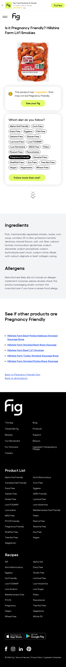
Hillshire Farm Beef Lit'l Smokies (25, 350)
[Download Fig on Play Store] (35, 636)
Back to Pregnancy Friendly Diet (22, 374)
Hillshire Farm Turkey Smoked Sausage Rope (33, 355)
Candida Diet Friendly (15, 483)
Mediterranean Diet (14, 594)
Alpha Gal (38, 562)
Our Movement (12, 441)
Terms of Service (22, 657)
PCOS (8, 600)
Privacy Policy (36, 657)
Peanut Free (16, 152)
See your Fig (33, 103)
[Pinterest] (29, 649)
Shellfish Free (17, 162)
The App (9, 423)
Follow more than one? (27, 177)
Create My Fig (12, 429)
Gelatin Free (16, 136)
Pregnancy (10, 605)
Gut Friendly (11, 578)
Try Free (58, 5)
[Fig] (16, 16)
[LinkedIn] (21, 649)
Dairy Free (15, 131)
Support (37, 435)
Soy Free (32, 162)
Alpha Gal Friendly (19, 126)
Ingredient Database (52, 657)
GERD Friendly (40, 494)
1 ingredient (41, 92)
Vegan (13, 167)
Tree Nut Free (48, 162)
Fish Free (40, 131)
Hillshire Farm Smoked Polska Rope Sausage (32, 361)
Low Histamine (17, 146)
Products (37, 429)
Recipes (9, 435)
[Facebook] (6, 649)
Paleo (46, 146)
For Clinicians (11, 447)
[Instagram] (13, 649)
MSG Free (34, 146)
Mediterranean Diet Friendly (46, 510)
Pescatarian (33, 152)
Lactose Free (17, 141)
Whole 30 (38, 616)
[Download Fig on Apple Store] (14, 636)
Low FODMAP (35, 141)
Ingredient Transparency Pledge (45, 448)
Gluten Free (33, 136)
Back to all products (16, 378)
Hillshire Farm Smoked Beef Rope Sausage (31, 344)
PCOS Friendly (12, 521)
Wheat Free (42, 167)
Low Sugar (38, 589)
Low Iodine (10, 510)
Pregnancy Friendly (19, 157)
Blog (35, 423)
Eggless (28, 131)
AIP (6, 562)
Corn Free (37, 126)
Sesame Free (40, 157)
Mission (36, 441)
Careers (9, 453)
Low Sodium (11, 589)
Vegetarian (26, 167)
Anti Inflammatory (42, 477)
